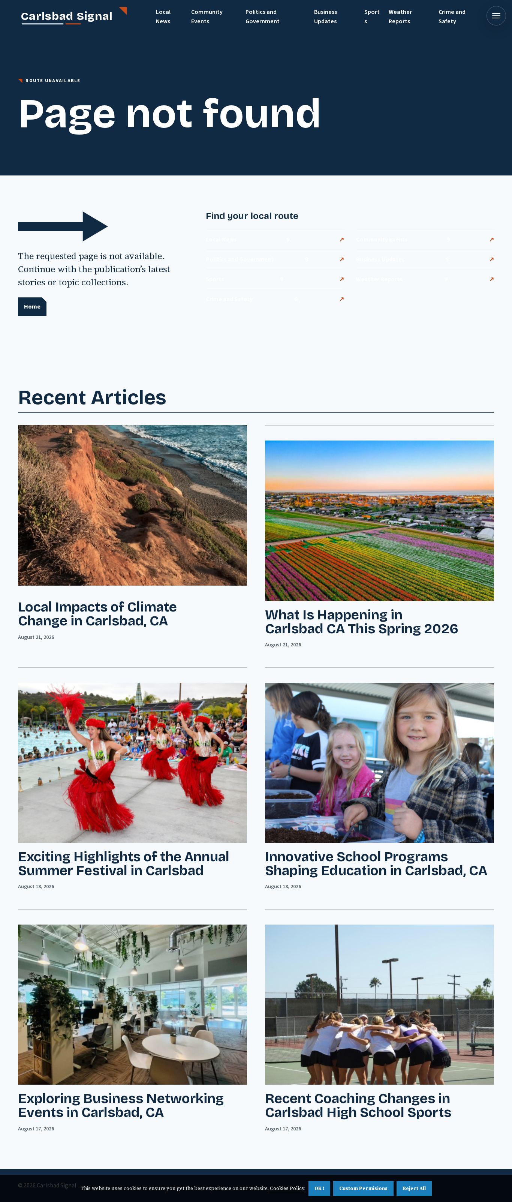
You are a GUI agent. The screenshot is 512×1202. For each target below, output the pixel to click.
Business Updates (325, 16)
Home (32, 307)
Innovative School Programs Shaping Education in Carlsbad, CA (376, 864)
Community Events (207, 16)
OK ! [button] (319, 1188)
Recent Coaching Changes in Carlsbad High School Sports (358, 1106)
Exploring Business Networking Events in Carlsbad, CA (121, 1106)
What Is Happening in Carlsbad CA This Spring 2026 (361, 622)
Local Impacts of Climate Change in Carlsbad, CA (97, 614)
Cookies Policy (287, 1188)
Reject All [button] (414, 1188)
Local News (163, 16)
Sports (372, 16)
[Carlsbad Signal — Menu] (496, 15)
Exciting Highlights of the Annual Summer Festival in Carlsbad (123, 864)
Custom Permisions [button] (363, 1188)
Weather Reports (400, 16)
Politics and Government (263, 16)
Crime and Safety (452, 16)
